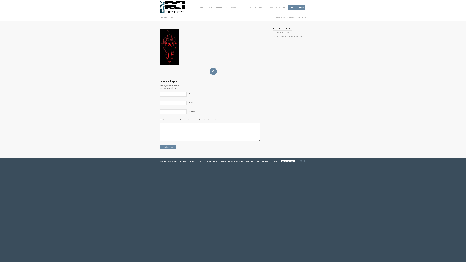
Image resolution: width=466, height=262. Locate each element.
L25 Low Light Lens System (282, 32)
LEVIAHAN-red (166, 17)
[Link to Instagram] (301, 161)
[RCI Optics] (172, 7)
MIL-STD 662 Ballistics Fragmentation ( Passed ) (289, 36)
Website (192, 111)
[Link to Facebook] (304, 161)
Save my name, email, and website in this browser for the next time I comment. (189, 120)
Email (191, 102)
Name (192, 94)
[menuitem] (206, 7)
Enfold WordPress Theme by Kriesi (191, 161)
